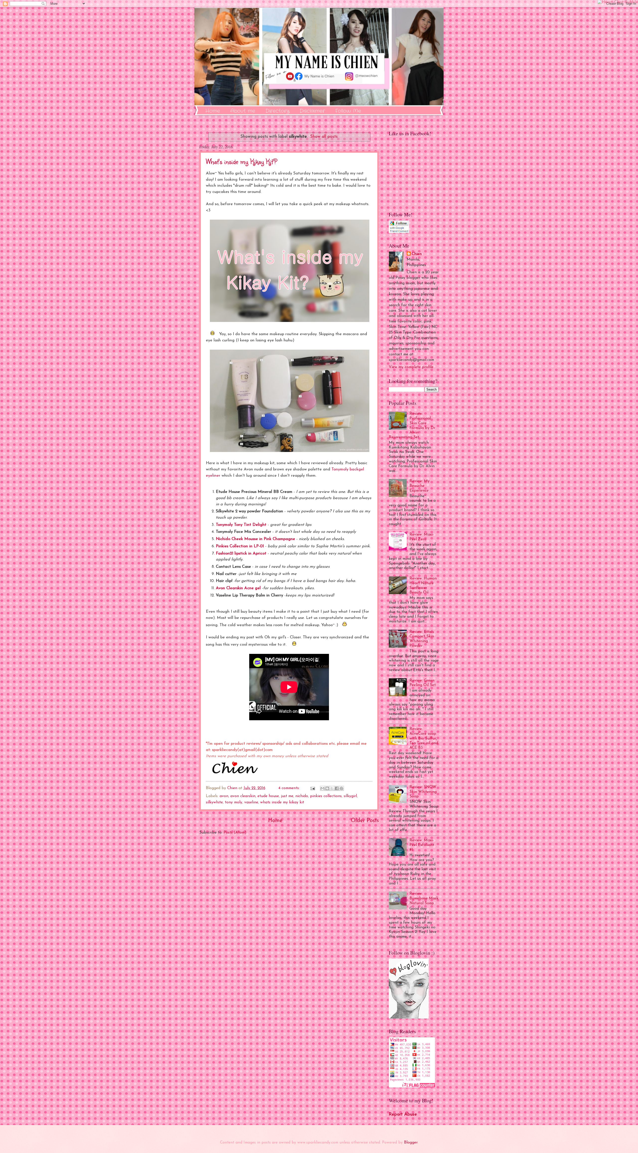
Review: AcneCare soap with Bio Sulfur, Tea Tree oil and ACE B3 (423, 738)
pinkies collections (326, 796)
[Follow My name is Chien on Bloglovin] (409, 1017)
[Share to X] (331, 788)
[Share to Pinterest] (341, 788)
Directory (277, 111)
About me (242, 111)
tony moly (233, 802)
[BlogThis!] (327, 788)
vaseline (251, 802)
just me (287, 796)
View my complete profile (411, 367)
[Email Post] (312, 788)
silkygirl (350, 796)
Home (212, 111)
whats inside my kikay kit (282, 802)
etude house (268, 796)
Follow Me (348, 111)
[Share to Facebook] (336, 788)
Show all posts (324, 137)
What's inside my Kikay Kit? (241, 161)
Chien (417, 254)
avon (224, 796)
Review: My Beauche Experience (419, 486)
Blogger (410, 1143)
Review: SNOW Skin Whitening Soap (423, 792)
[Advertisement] (289, 897)
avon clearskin (242, 796)
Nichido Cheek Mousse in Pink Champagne (255, 539)
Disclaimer (312, 111)
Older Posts (365, 820)
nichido (301, 796)
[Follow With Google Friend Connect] (399, 232)
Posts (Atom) (235, 833)
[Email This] (322, 788)
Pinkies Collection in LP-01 (240, 546)
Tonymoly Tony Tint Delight (241, 525)
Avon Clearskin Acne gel (238, 588)
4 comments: (289, 788)
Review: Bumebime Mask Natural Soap (423, 898)
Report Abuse (403, 1114)
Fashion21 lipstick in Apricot (241, 554)
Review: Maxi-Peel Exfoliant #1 (421, 845)
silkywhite (214, 802)
